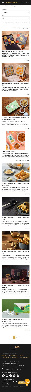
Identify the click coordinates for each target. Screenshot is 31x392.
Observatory (6, 357)
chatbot (24, 382)
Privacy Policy (5, 384)
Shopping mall (13, 355)
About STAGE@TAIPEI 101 (8, 379)
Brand (3, 15)
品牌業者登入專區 (24, 357)
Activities (4, 355)
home (3, 6)
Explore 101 (15, 357)
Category (4, 9)
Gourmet (21, 355)
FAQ (14, 382)
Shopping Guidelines (7, 382)
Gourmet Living (10, 6)
